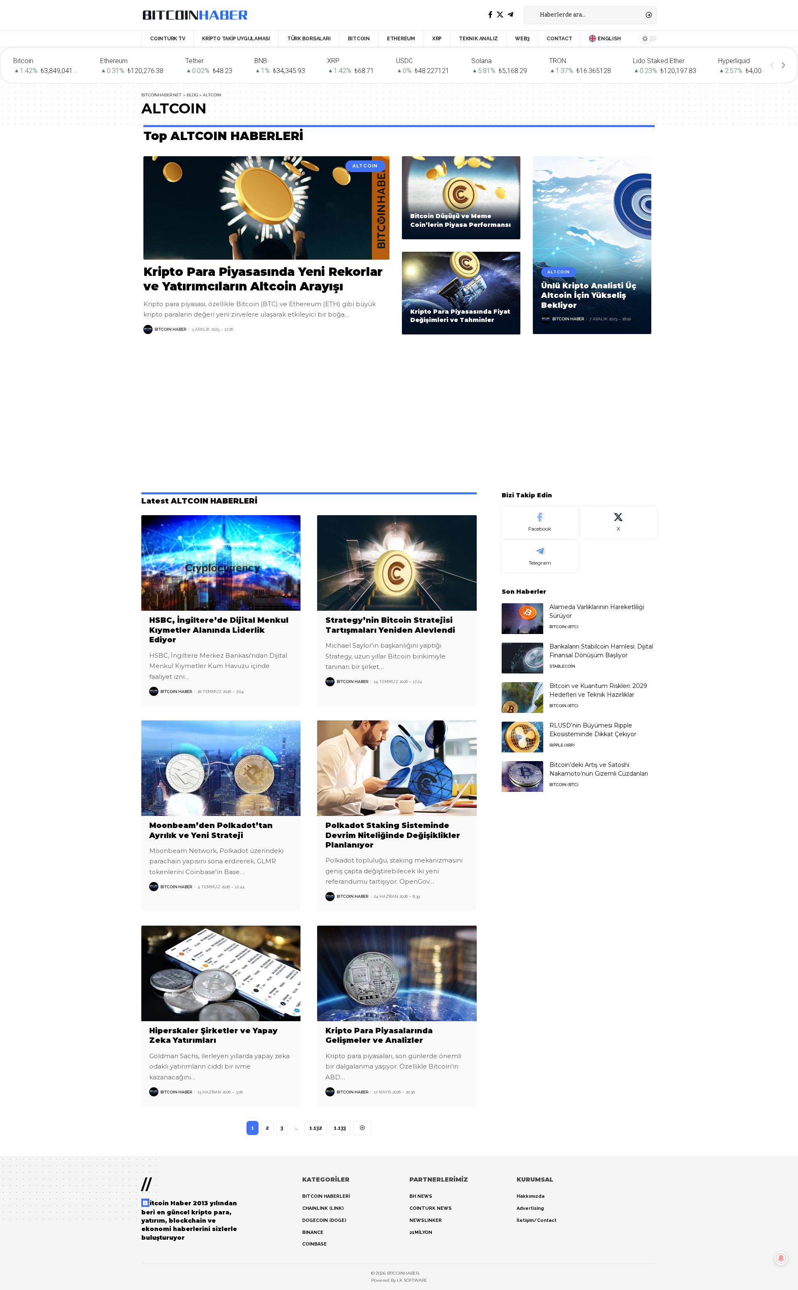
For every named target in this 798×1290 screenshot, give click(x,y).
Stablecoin (562, 666)
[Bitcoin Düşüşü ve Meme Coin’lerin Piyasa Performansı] (461, 197)
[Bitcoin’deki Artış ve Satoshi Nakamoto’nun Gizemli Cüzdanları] (522, 776)
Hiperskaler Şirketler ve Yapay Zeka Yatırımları (213, 1035)
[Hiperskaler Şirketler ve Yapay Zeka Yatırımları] (220, 973)
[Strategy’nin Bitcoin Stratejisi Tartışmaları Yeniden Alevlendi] (396, 563)
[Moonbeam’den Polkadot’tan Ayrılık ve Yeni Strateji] (220, 768)
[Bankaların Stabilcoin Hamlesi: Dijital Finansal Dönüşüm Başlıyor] (522, 658)
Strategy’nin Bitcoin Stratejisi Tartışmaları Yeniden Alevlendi (390, 625)
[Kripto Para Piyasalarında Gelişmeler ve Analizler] (396, 973)
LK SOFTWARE (412, 1280)
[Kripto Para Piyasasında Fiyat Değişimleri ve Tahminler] (461, 293)
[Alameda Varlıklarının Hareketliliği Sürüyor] (522, 618)
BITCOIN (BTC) (563, 627)
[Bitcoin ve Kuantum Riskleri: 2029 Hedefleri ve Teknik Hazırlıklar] (522, 697)
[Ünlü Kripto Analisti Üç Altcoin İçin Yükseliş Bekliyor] (592, 245)
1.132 (315, 1128)
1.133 (340, 1128)
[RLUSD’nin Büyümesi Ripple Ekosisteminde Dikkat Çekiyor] (522, 737)
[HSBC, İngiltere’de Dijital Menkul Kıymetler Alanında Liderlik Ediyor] (220, 563)
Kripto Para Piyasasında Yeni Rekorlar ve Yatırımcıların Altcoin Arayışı (263, 279)
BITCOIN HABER (170, 329)
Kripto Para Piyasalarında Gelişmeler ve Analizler (379, 1035)
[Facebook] (490, 14)
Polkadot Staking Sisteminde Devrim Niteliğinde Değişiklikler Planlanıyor (392, 835)
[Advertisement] (399, 413)
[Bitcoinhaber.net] (195, 15)
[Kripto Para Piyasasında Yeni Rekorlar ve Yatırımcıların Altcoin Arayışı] (266, 207)
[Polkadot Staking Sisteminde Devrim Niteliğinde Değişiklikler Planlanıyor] (396, 768)
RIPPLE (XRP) (561, 745)
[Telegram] (510, 14)
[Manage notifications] (781, 1258)
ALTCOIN (365, 166)
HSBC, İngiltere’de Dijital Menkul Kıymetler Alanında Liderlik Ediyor (218, 630)
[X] (500, 14)
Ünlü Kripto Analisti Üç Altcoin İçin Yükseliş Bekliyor (588, 295)
